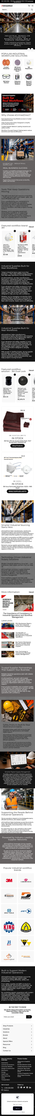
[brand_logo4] (26, 896)
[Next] (32, 49)
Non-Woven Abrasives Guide (24, 1070)
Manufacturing (5, 1076)
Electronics (4, 1070)
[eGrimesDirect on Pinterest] (27, 1087)
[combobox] (17, 9)
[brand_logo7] (9, 927)
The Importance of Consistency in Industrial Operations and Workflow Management (17, 615)
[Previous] (28, 49)
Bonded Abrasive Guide (24, 1064)
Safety (3, 1078)
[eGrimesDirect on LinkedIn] (30, 1087)
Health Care (4, 1074)
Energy (3, 1072)
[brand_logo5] (9, 911)
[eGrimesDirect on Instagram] (18, 1087)
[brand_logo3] (9, 896)
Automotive (4, 1063)
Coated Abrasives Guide (24, 1066)
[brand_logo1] (9, 880)
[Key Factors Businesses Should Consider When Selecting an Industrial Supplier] (7, 644)
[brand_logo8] (26, 927)
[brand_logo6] (26, 911)
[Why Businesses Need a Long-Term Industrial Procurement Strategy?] (7, 626)
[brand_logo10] (26, 943)
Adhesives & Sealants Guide (24, 1062)
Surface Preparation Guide (25, 1073)
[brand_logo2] (26, 880)
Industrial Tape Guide (24, 1068)
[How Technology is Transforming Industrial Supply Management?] (7, 654)
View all (31, 226)
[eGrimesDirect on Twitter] (24, 1087)
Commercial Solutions (7, 1064)
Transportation (5, 1080)
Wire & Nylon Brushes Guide (24, 1075)
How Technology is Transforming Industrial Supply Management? (22, 653)
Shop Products (17, 446)
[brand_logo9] (9, 943)
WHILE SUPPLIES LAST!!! (17, 491)
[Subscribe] (29, 1016)
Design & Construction (7, 1068)
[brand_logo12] (26, 957)
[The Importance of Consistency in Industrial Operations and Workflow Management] (17, 603)
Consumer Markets (6, 1066)
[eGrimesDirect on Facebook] (21, 1087)
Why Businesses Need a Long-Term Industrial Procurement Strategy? (23, 625)
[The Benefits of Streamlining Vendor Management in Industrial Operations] (7, 635)
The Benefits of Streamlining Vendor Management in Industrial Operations (23, 635)
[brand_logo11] (9, 956)
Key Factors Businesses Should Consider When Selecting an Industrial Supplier (23, 644)
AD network (17, 312)
